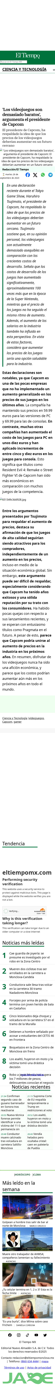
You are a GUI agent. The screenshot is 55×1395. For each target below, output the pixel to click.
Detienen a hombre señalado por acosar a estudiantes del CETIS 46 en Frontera (31, 1036)
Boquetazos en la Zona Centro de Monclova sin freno (31, 1049)
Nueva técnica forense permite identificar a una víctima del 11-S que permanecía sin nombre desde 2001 (13, 1122)
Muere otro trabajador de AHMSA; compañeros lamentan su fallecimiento (26, 1257)
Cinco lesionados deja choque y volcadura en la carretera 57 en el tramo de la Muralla (31, 1020)
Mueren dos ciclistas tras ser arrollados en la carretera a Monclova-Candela (28, 973)
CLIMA (37, 1174)
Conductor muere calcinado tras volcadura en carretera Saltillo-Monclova (11, 1141)
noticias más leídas (32, 1074)
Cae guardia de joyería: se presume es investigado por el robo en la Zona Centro (29, 957)
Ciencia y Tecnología (24, 69)
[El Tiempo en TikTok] (30, 1336)
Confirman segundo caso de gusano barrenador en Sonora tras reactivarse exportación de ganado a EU (13, 1103)
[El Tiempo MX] (27, 58)
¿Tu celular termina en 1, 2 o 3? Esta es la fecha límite (27, 1291)
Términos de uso (14, 1367)
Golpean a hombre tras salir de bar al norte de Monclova (25, 1223)
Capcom (7, 721)
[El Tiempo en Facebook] (12, 1336)
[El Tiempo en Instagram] (21, 1336)
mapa (45, 1361)
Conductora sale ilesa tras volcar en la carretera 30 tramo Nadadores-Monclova (31, 989)
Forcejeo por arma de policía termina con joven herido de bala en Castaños (31, 1004)
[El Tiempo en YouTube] (39, 1336)
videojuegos (36, 718)
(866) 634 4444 (30, 1361)
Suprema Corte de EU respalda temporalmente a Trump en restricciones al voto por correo (39, 1103)
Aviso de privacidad (39, 1367)
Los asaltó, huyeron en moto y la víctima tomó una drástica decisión (31, 1063)
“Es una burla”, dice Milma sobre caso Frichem (25, 1323)
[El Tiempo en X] (45, 1336)
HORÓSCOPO (22, 1174)
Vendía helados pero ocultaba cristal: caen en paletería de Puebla (38, 1141)
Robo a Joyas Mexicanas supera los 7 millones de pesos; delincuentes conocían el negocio (31, 1079)
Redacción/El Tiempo (15, 169)
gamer (18, 721)
